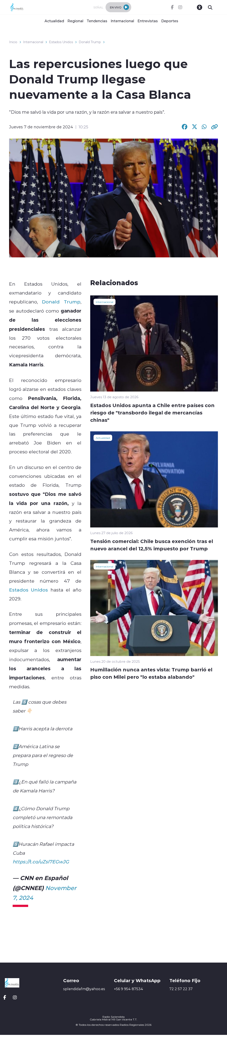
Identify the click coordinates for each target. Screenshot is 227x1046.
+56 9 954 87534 (128, 989)
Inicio (13, 42)
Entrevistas (147, 20)
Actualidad (54, 20)
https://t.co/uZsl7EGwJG (41, 861)
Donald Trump (90, 42)
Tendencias (97, 20)
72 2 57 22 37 (181, 989)
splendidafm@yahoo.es (84, 989)
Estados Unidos (61, 42)
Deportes (169, 20)
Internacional (122, 20)
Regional (75, 20)
